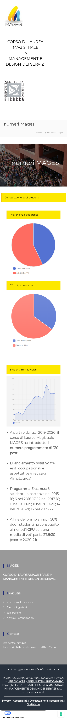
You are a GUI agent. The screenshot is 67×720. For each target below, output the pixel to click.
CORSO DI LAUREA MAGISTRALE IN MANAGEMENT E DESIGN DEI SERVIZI (25, 53)
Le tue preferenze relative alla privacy (27, 713)
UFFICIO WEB (16, 681)
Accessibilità (20, 700)
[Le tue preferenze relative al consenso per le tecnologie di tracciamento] (61, 714)
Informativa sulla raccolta (13, 717)
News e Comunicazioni (20, 618)
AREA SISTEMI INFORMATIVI (45, 681)
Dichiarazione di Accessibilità (47, 700)
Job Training (14, 612)
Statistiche (33, 704)
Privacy (7, 700)
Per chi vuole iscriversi (20, 602)
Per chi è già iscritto (18, 607)
